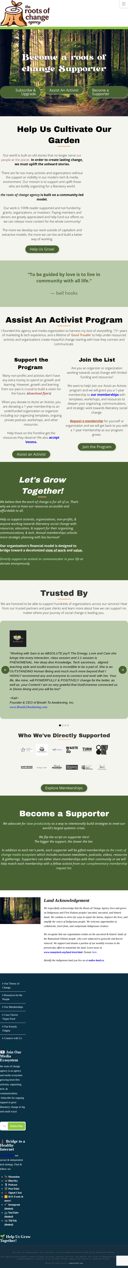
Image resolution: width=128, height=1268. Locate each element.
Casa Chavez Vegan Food (10, 1016)
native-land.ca (96, 960)
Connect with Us (13, 1038)
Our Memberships (13, 1007)
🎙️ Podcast (10, 1184)
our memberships (105, 394)
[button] (124, 4)
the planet (22, 159)
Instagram (14, 1204)
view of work (56, 550)
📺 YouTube (11, 1212)
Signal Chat (15, 1192)
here (94, 952)
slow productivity (39, 823)
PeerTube (13, 1188)
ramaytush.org (76, 1263)
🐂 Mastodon (12, 1176)
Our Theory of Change (11, 985)
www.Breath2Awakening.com (28, 707)
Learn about (7, 1155)
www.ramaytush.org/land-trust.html (63, 952)
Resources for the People (12, 997)
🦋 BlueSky (11, 1180)
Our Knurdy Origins (9, 1028)
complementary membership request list (91, 865)
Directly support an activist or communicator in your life (39, 559)
